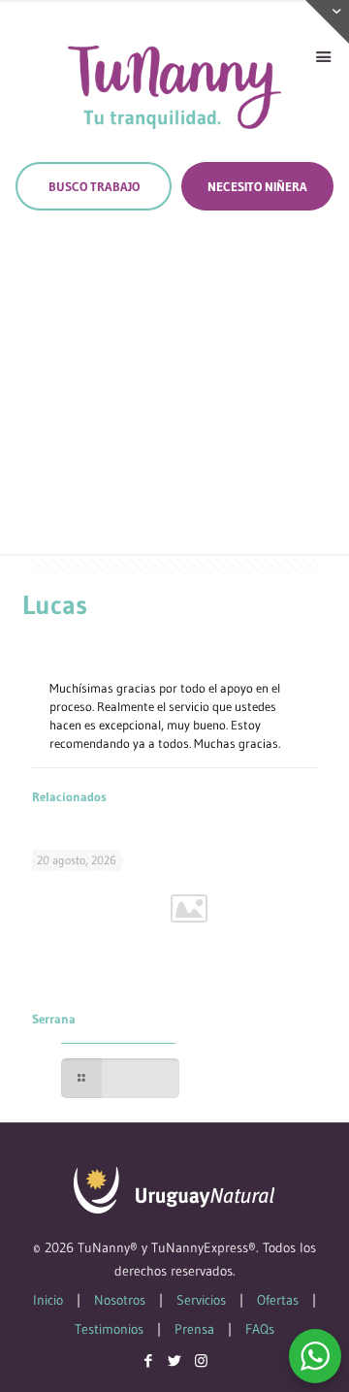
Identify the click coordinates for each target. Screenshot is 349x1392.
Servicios (201, 1300)
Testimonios (109, 1329)
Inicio (48, 1300)
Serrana (54, 1018)
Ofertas (278, 1300)
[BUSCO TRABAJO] (94, 186)
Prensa (194, 1329)
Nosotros (119, 1300)
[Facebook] (149, 1360)
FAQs (259, 1329)
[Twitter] (175, 1360)
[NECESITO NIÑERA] (257, 186)
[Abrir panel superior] (327, 22)
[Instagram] (201, 1360)
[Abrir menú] (322, 57)
